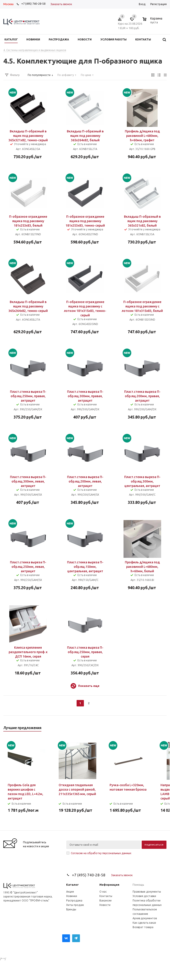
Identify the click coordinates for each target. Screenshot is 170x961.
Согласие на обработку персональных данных (101, 853)
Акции (70, 891)
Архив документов (145, 918)
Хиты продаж (75, 904)
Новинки (71, 896)
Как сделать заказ (144, 922)
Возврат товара (143, 927)
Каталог (72, 884)
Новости (104, 904)
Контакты (105, 896)
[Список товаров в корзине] (153, 21)
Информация (109, 884)
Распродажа (74, 900)
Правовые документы (147, 891)
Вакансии (105, 900)
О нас (103, 891)
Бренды (71, 909)
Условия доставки (144, 896)
